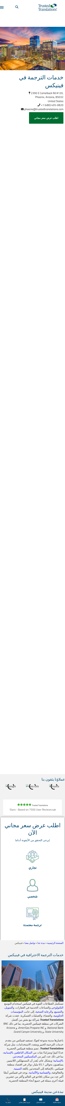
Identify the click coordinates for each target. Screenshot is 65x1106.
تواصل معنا (30, 943)
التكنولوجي (57, 1008)
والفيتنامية (44, 1073)
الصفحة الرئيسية (55, 943)
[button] (32, 860)
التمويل (9, 1008)
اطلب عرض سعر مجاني (46, 118)
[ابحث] (17, 7)
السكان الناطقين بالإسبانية (17, 1052)
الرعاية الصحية (44, 1012)
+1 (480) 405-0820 (51, 105)
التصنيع (58, 1012)
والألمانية (34, 1073)
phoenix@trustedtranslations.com (43, 109)
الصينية (18, 1069)
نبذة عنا (41, 943)
